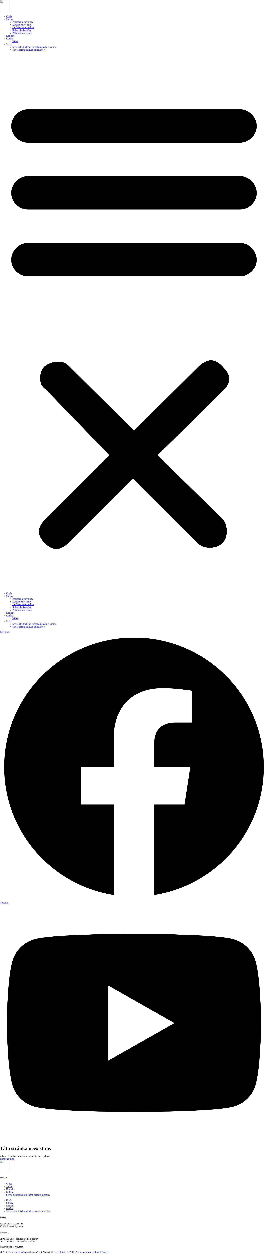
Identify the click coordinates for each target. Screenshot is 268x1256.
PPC (71, 1252)
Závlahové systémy (21, 24)
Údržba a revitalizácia (23, 27)
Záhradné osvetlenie (22, 33)
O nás (9, 16)
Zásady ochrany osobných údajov (92, 1252)
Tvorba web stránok (18, 1252)
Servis (9, 44)
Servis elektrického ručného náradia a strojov (34, 47)
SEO (63, 1252)
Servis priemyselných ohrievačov (28, 49)
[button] (134, 321)
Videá (15, 41)
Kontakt (10, 35)
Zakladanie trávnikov (22, 22)
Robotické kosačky (21, 30)
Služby (9, 19)
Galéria (9, 38)
